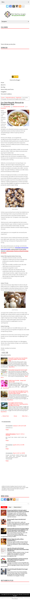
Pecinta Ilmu (7, 597)
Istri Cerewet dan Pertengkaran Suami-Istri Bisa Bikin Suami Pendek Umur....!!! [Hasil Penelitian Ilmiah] (18, 392)
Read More (12, 367)
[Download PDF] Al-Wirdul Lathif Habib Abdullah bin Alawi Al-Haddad (18, 511)
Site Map (3, 87)
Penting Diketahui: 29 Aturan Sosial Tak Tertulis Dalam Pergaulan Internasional (17, 560)
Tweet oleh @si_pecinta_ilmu (8, 44)
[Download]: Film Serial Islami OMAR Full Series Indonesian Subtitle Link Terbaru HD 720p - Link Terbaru (18, 530)
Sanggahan (3, 91)
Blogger (18, 80)
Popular (4, 507)
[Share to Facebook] (7, 352)
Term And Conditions (6, 94)
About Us (3, 84)
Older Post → (25, 416)
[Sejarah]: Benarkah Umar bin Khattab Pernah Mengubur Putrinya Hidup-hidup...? (17, 359)
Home (2, 82)
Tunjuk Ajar (18, 97)
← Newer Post (5, 416)
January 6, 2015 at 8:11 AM (19, 425)
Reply (7, 429)
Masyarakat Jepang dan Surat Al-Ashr (17, 370)
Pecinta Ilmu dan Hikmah (16, 594)
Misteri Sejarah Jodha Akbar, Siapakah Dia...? (15, 539)
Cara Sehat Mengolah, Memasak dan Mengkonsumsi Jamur (12, 103)
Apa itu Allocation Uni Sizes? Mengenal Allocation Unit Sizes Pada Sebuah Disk (18, 549)
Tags (10, 507)
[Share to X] (5, 352)
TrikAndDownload (10, 97)
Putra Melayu (21, 597)
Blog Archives (17, 507)
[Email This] (2, 352)
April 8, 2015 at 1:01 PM (18, 444)
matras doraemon (11, 434)
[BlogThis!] (4, 352)
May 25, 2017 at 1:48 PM (19, 453)
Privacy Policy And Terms (7, 89)
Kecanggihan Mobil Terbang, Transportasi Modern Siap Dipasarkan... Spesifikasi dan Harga (18, 404)
